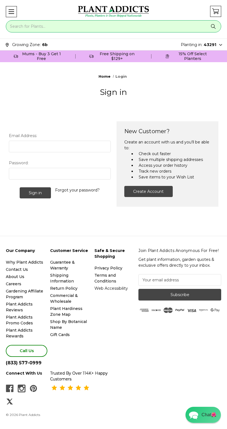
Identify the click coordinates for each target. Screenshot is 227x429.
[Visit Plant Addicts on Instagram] (21, 388)
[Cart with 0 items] (215, 11)
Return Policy (64, 288)
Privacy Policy (108, 268)
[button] (11, 11)
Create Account (148, 191)
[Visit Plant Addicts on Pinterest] (33, 388)
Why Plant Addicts (24, 262)
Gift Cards (60, 334)
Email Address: (23, 135)
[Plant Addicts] (113, 11)
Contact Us (17, 269)
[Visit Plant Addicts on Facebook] (10, 388)
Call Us (27, 350)
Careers (13, 283)
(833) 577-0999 (24, 362)
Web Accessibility (111, 288)
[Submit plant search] (213, 26)
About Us (15, 276)
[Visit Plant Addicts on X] (10, 401)
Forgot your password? (77, 190)
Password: (19, 162)
